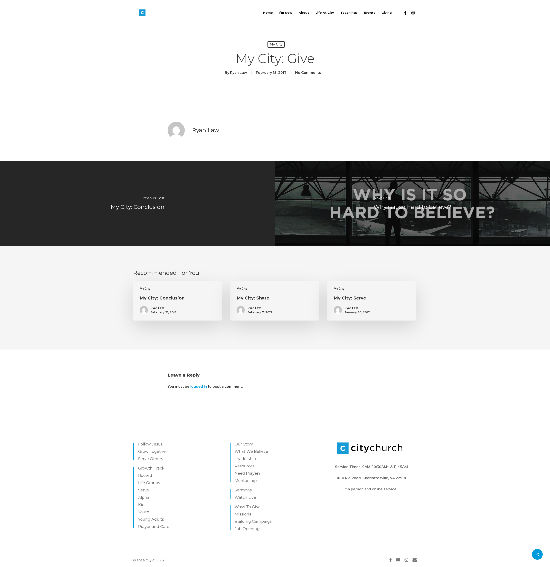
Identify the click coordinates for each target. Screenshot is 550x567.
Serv (142, 490)
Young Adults (151, 519)
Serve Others (150, 458)
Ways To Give (248, 507)
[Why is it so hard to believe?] (412, 203)
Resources (245, 466)
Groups (153, 482)
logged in (198, 387)
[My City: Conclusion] (137, 203)
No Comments (308, 73)
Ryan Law (238, 73)
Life (141, 482)
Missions (243, 514)
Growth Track (151, 468)
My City (276, 44)
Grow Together (152, 451)
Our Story (244, 444)
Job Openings (248, 528)
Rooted (145, 475)
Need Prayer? (248, 473)
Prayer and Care (153, 526)
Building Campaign (253, 521)
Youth (143, 512)
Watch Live (245, 497)
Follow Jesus (150, 444)
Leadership (245, 458)
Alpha (144, 497)
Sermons (243, 490)
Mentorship (246, 480)
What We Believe (251, 451)
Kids (142, 504)
